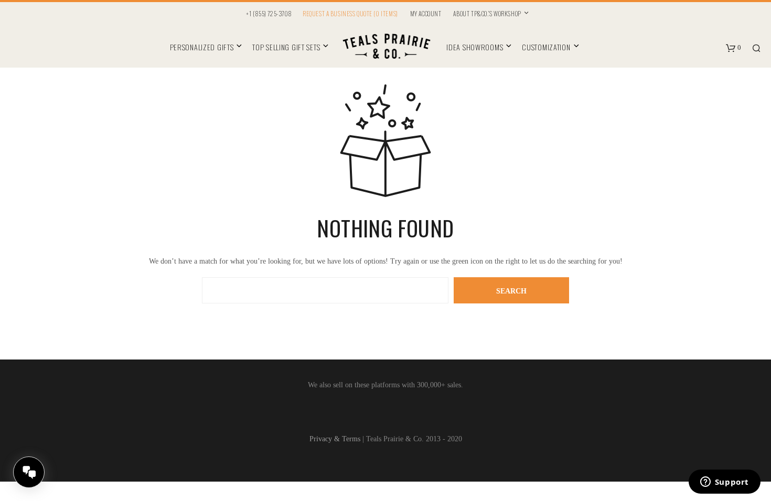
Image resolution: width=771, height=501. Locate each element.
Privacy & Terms (334, 439)
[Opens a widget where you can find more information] (724, 483)
